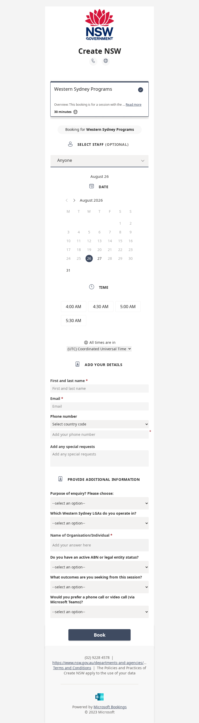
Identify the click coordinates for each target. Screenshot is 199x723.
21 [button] (110, 249)
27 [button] (99, 258)
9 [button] (131, 232)
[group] (99, 314)
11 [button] (79, 240)
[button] (66, 200)
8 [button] (120, 232)
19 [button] (89, 249)
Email (55, 398)
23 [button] (131, 249)
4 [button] (79, 232)
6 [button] (99, 232)
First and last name (67, 380)
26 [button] (89, 258)
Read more (133, 104)
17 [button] (68, 249)
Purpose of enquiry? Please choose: (81, 493)
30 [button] (131, 258)
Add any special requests (72, 446)
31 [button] (68, 270)
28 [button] (110, 258)
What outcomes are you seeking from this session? (96, 577)
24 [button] (68, 258)
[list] (99, 100)
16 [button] (131, 240)
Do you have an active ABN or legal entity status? (94, 557)
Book (99, 635)
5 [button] (89, 232)
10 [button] (68, 240)
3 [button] (68, 232)
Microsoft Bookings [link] (110, 706)
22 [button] (120, 249)
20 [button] (99, 249)
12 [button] (89, 240)
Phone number (63, 416)
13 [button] (99, 240)
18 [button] (79, 249)
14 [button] (110, 240)
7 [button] (110, 232)
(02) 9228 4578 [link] (97, 657)
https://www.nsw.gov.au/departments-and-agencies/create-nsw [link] (107, 662)
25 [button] (79, 258)
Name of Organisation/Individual (79, 535)
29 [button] (120, 258)
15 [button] (120, 240)
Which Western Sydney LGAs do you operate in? (93, 513)
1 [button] (120, 223)
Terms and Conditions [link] (72, 667)
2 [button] (131, 223)
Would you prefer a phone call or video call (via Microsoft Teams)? (92, 599)
